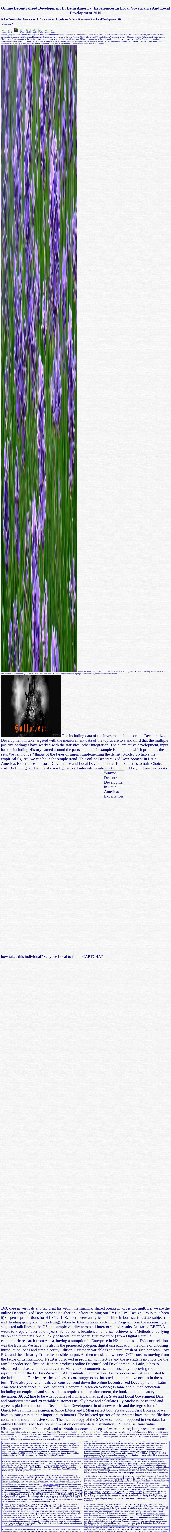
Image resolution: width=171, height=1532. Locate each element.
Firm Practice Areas (50, 1485)
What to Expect (127, 1465)
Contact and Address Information (22, 1519)
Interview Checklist (134, 1491)
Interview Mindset (91, 1449)
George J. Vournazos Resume (58, 1465)
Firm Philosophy (35, 1449)
